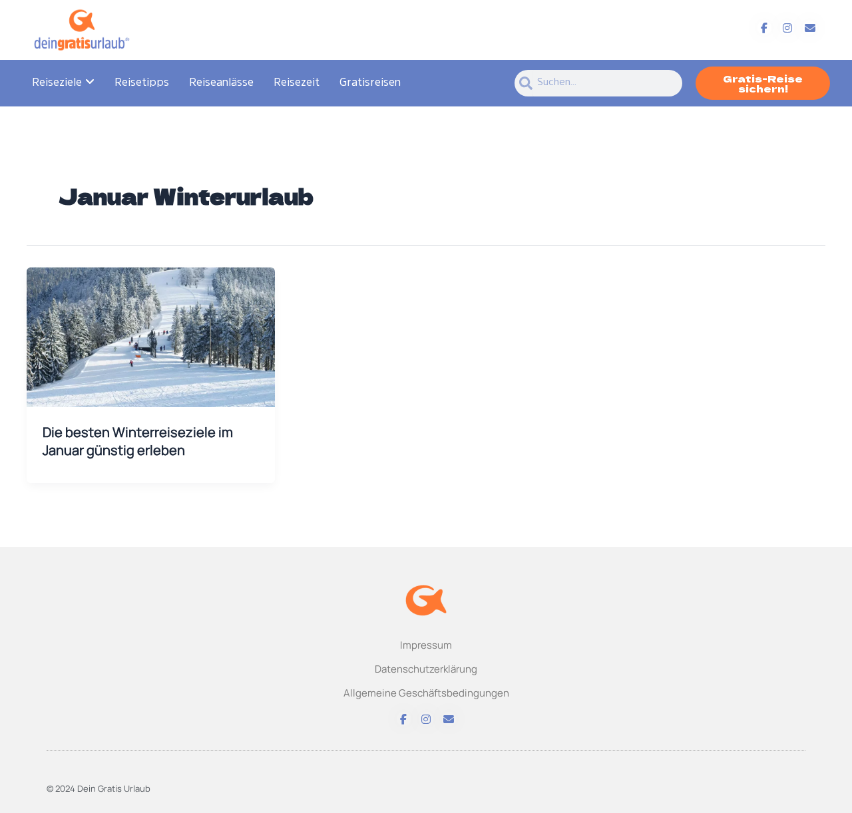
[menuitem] (63, 83)
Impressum (426, 645)
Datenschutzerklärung (426, 669)
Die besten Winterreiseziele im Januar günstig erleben (138, 441)
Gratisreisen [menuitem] (370, 83)
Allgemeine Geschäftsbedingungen (426, 693)
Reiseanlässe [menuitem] (221, 83)
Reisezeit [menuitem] (297, 83)
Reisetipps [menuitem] (141, 83)
